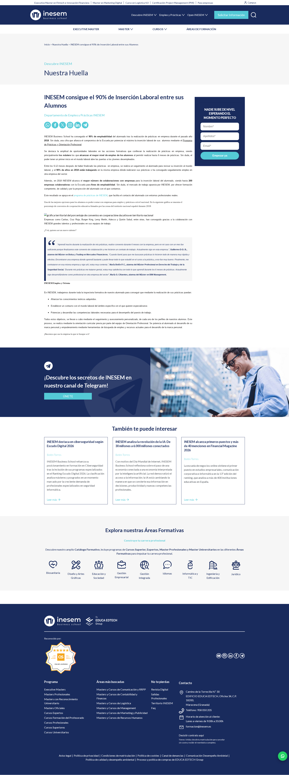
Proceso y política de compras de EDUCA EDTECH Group (170, 759)
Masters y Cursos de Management (116, 708)
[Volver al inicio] (48, 15)
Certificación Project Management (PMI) (173, 2)
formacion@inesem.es (198, 726)
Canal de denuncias (172, 755)
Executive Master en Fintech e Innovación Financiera (61, 2)
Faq (153, 708)
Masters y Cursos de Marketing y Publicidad (122, 712)
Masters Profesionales (57, 694)
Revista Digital (159, 689)
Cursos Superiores (54, 727)
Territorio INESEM (162, 703)
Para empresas (205, 2)
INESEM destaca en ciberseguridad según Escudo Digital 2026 (75, 444)
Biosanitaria (53, 572)
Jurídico (235, 574)
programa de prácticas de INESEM (91, 195)
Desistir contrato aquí (191, 735)
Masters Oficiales (54, 708)
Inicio (47, 44)
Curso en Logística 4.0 (137, 2)
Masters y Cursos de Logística (114, 703)
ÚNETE (68, 396)
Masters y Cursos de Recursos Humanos (119, 717)
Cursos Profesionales (56, 722)
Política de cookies (148, 755)
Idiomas (167, 573)
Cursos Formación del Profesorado (64, 717)
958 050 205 (204, 710)
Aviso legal (65, 755)
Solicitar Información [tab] (231, 15)
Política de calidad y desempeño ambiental (110, 759)
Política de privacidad (86, 755)
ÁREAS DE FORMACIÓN (201, 29)
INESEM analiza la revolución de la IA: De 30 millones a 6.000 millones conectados (142, 444)
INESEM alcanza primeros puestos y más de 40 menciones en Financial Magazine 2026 (211, 446)
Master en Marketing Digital (107, 2)
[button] (253, 14)
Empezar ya (219, 155)
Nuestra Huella (60, 44)
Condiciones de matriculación (118, 755)
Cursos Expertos (53, 712)
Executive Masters (55, 689)
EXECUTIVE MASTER (86, 29)
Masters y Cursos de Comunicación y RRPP (121, 689)
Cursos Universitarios (56, 732)
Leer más (52, 499)
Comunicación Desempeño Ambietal (207, 755)
